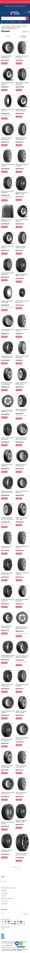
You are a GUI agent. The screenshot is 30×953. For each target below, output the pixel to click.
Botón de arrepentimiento (9, 942)
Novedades (4, 903)
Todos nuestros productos (8, 888)
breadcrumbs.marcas (11, 27)
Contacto (3, 896)
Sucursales (4, 890)
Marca (2, 22)
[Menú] (2, 12)
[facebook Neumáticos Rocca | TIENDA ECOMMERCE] (5, 881)
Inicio (2, 26)
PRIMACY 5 (13, 22)
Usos (7, 22)
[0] (28, 13)
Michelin (18, 27)
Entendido (19, 950)
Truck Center (4, 901)
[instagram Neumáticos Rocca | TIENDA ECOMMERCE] (1, 881)
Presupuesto (4, 893)
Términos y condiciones (7, 898)
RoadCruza (20, 22)
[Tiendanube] (7, 945)
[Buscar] (27, 18)
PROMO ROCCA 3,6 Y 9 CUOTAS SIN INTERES (15, 6)
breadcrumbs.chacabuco (10, 26)
